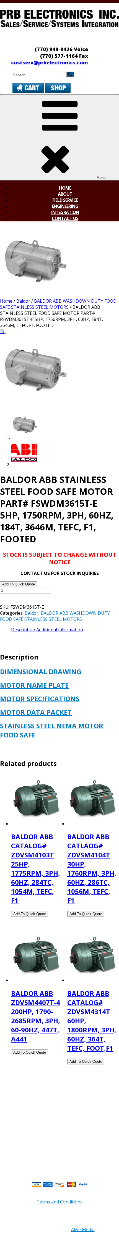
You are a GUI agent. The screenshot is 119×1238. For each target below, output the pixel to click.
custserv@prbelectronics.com (49, 62)
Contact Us (65, 218)
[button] (3, 331)
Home (65, 188)
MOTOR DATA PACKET (36, 712)
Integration (65, 212)
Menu (101, 178)
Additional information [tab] (59, 630)
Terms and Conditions (59, 1202)
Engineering (65, 206)
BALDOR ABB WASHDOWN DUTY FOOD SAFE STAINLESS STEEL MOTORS (58, 304)
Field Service (65, 200)
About (65, 194)
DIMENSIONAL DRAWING (40, 671)
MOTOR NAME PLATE (34, 685)
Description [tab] (23, 630)
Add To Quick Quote (18, 584)
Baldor (23, 301)
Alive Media (83, 1229)
